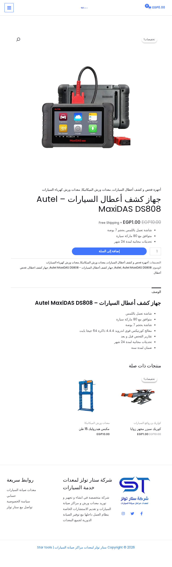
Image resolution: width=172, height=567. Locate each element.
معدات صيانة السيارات (21, 490)
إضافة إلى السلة (109, 251)
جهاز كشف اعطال (38, 267)
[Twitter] (132, 514)
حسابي (11, 496)
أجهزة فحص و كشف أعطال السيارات (136, 190)
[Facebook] (142, 514)
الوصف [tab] (156, 292)
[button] (18, 40)
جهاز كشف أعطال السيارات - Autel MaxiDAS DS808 (81, 267)
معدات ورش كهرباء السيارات (61, 190)
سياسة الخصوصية (18, 501)
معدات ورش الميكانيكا (96, 190)
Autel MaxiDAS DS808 (137, 267)
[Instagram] (123, 514)
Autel (117, 267)
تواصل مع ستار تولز (19, 507)
